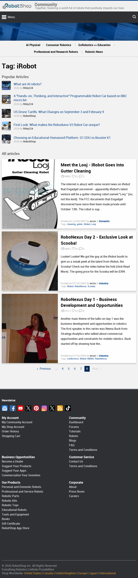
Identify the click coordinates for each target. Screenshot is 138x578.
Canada (48, 573)
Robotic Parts (10, 496)
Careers (74, 496)
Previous (45, 368)
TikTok (68, 408)
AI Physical (33, 45)
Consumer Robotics (58, 45)
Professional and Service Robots (22, 491)
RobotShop (29, 115)
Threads (52, 408)
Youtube (20, 408)
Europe (82, 573)
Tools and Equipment (15, 514)
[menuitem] (33, 45)
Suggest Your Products (16, 466)
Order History (10, 431)
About (73, 487)
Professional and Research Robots (56, 52)
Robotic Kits (9, 500)
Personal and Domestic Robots (21, 487)
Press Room (76, 491)
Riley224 (28, 88)
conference (73, 358)
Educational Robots (14, 510)
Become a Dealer (12, 461)
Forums (74, 427)
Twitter (28, 408)
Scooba (91, 286)
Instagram (44, 408)
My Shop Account (13, 427)
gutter (80, 224)
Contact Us (76, 461)
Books (6, 519)
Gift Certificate (11, 523)
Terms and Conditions (83, 450)
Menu (11, 17)
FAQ (71, 445)
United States (32, 573)
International (107, 573)
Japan (93, 573)
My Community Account (17, 422)
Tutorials (74, 431)
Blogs (72, 440)
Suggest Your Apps (14, 470)
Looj (93, 224)
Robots (73, 436)
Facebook (12, 408)
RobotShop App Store (15, 528)
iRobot (87, 224)
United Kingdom (65, 573)
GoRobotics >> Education (94, 45)
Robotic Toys (10, 505)
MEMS (90, 358)
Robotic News (94, 52)
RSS (60, 408)
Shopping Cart (11, 436)
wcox (93, 221)
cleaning (71, 224)
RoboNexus (80, 286)
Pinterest (36, 408)
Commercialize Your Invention (21, 475)
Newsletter (5, 408)
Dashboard (76, 422)
